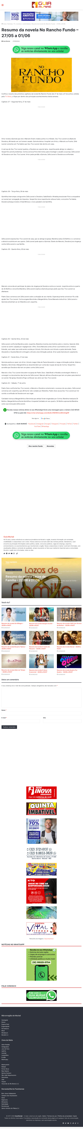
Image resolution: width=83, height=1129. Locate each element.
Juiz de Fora (5, 1049)
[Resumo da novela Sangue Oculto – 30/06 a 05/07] (41, 615)
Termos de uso (52, 1116)
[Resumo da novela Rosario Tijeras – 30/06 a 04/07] (14, 638)
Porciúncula (5, 1106)
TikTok (69, 424)
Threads (63, 424)
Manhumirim (5, 1064)
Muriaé (4, 1035)
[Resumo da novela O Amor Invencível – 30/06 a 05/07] (41, 661)
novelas (51, 446)
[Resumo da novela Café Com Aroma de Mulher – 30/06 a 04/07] (69, 614)
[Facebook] (7, 553)
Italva (3, 1097)
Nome (4, 710)
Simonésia (5, 1077)
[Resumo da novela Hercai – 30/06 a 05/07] (69, 638)
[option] (41, 578)
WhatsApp (45, 426)
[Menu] (3, 5)
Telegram (55, 424)
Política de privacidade (65, 1116)
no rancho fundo (36, 446)
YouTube (37, 426)
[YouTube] (12, 553)
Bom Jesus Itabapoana (9, 1093)
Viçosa (4, 1081)
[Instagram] (14, 553)
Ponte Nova (5, 1069)
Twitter (75, 424)
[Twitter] (9, 553)
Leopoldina (5, 1055)
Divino (3, 1022)
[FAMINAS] (41, 16)
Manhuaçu (5, 1059)
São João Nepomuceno (9, 1075)
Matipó (4, 1067)
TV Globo (8, 96)
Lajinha (4, 1051)
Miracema (5, 1102)
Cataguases (5, 1047)
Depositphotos (49, 938)
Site (44, 718)
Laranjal (4, 1053)
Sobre (44, 1116)
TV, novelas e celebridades (22, 24)
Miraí (3, 1030)
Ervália (4, 1057)
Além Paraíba (6, 1044)
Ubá (3, 1079)
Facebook (31, 424)
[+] (7, 1035)
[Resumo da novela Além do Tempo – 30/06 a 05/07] (14, 661)
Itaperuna (4, 1100)
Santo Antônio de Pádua (9, 1108)
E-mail (4, 718)
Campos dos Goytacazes (9, 1095)
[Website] (5, 553)
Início (4, 24)
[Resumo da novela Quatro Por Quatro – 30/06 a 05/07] (69, 661)
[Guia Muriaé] (41, 4)
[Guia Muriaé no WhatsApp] (41, 50)
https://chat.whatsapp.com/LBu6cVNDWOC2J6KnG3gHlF (48, 413)
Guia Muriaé (6, 41)
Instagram (40, 424)
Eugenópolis (5, 1026)
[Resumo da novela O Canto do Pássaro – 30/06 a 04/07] (41, 638)
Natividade (5, 1104)
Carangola (5, 1020)
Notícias (10, 24)
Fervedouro (5, 1028)
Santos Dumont (6, 1073)
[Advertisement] (41, 123)
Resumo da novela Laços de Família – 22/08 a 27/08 (26, 578)
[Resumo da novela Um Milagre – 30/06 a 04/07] (14, 614)
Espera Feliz (5, 1024)
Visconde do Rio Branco (9, 1084)
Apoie (75, 1116)
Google (47, 424)
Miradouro (5, 1033)
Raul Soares (5, 1071)
